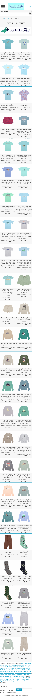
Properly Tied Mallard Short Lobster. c (8, 130)
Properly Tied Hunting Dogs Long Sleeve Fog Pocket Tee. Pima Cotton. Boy (24, 501)
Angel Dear (2, 679)
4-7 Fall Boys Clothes (14, 673)
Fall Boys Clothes (22, 671)
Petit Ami (17, 679)
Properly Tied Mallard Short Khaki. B (8, 318)
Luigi (13, 679)
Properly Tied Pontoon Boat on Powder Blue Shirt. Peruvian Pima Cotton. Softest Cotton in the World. (24, 209)
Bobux (18, 681)
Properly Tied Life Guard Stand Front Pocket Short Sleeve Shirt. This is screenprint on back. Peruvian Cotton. (8, 292)
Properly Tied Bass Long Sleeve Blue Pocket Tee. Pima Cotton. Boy (8, 629)
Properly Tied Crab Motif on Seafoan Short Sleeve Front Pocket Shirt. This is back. (8, 156)
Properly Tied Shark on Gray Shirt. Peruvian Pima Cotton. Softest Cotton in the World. (8, 262)
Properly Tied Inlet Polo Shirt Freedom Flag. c (24, 104)
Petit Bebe (28, 677)
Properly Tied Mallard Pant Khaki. (24, 654)
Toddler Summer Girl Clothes (7, 669)
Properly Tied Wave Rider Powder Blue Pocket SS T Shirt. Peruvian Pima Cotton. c (8, 80)
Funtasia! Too (22, 677)
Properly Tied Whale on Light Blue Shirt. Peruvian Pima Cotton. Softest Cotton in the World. (8, 236)
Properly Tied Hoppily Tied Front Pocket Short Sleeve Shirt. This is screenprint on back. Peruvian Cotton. (24, 263)
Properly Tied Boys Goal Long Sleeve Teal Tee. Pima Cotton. (24, 344)
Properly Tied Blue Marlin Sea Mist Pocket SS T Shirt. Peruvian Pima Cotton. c (23, 54)
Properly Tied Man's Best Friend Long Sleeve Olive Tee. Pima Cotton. (24, 370)
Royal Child (3, 681)
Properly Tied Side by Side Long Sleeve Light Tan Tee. (8, 344)
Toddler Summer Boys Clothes (19, 674)
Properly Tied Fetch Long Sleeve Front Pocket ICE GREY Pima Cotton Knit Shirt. (8, 421)
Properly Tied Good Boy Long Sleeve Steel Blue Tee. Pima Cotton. (24, 396)
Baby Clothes (24, 663)
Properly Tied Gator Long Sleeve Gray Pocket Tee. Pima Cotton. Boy (24, 603)
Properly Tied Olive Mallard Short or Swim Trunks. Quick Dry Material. (24, 291)
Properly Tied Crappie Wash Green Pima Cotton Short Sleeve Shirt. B (8, 208)
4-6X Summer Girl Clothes (21, 669)
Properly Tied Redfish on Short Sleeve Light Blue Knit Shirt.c (8, 182)
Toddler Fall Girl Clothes (18, 666)
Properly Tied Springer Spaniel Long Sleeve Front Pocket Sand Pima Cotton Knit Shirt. (8, 449)
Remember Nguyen (24, 679)
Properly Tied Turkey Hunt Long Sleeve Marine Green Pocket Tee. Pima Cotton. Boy (8, 527)
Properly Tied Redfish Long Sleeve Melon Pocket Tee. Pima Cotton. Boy (8, 501)
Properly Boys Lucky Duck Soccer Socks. (24, 551)
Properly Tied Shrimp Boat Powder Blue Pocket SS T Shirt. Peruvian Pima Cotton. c (8, 105)
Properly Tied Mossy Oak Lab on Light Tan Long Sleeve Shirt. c (24, 319)
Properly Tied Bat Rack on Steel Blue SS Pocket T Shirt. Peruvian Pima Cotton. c (24, 131)
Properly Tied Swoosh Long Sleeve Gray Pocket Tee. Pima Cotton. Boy (8, 476)
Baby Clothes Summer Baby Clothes (22, 665)
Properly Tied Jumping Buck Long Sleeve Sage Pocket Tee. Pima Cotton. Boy (24, 476)
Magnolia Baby (24, 681)
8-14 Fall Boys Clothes (25, 673)
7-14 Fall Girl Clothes (9, 668)
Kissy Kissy (14, 681)
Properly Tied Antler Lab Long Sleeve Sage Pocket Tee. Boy (8, 654)
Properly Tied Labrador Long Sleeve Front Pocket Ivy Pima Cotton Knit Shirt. (24, 421)
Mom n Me (8, 679)
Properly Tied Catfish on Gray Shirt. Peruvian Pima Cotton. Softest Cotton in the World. (23, 235)
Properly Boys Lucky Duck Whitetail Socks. (8, 602)
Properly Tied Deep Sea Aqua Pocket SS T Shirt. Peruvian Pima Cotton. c (24, 80)
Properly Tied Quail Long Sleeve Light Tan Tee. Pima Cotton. (8, 370)
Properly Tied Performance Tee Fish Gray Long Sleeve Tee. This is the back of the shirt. (24, 450)
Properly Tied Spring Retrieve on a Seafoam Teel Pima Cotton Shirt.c (24, 156)
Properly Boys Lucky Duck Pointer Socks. (8, 577)
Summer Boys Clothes (5, 674)
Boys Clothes (14, 671)
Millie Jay (8, 681)
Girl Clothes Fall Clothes (6, 666)
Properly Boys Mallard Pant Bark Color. (8, 551)
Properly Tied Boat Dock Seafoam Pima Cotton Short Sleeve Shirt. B (24, 182)
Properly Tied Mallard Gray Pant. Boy (24, 628)
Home (1, 18)
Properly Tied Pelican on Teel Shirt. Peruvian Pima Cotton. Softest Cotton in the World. (8, 54)
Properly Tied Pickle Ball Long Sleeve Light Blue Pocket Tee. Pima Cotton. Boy (24, 527)
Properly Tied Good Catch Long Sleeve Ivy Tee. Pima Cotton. (8, 396)
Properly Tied (7, 18)
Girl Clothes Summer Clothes (22, 668)
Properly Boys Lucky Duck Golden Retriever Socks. (24, 577)
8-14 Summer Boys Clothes (18, 676)
